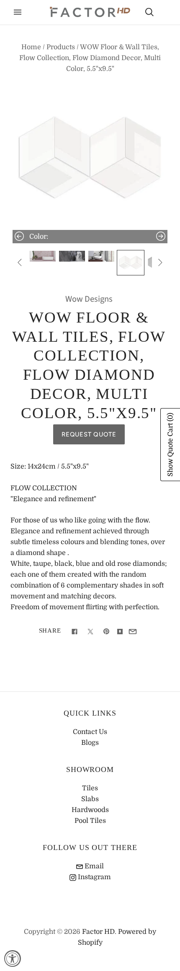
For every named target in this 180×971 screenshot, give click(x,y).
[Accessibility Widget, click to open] (12, 958)
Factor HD (98, 932)
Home (31, 47)
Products (60, 47)
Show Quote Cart (170, 445)
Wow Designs (89, 299)
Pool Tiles (90, 821)
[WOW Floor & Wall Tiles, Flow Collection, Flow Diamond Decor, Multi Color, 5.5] (43, 256)
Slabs (90, 799)
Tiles (90, 788)
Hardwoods (90, 810)
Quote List (164, 13)
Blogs (90, 743)
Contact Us (90, 732)
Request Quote (89, 434)
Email (93, 866)
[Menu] (18, 12)
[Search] (149, 12)
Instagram (93, 877)
